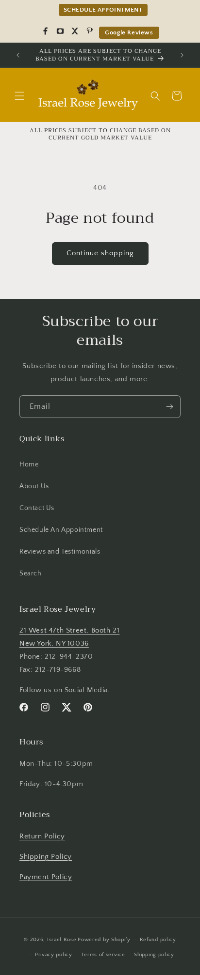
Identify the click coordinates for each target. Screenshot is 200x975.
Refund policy (158, 940)
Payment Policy (45, 877)
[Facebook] (45, 31)
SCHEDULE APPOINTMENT (103, 9)
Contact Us (36, 508)
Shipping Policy (45, 856)
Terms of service (103, 955)
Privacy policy (53, 955)
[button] (19, 96)
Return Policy (42, 836)
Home (28, 464)
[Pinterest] (89, 31)
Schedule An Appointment (61, 530)
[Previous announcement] (18, 55)
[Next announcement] (182, 55)
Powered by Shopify (104, 940)
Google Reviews (129, 32)
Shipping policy (154, 955)
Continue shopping (100, 253)
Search (30, 573)
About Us (34, 486)
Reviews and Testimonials (59, 552)
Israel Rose (62, 940)
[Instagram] (60, 31)
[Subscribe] (169, 406)
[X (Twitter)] (75, 31)
